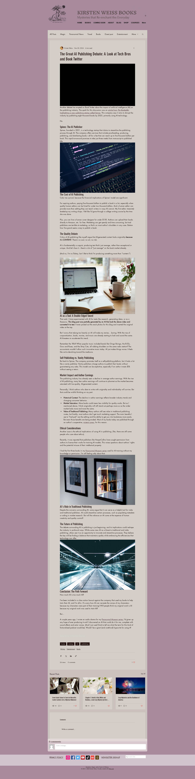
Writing (62, 649)
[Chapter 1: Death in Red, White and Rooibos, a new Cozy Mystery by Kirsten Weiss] (97, 686)
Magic (62, 34)
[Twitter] (78, 757)
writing (70, 644)
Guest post (109, 34)
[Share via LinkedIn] (71, 656)
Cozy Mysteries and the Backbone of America (128, 699)
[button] (87, 22)
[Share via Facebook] (61, 656)
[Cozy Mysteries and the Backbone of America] (130, 686)
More (134, 34)
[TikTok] (88, 757)
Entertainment (122, 34)
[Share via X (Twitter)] (66, 656)
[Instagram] (68, 757)
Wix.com (111, 769)
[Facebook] (73, 757)
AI (77, 644)
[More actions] (134, 48)
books (63, 644)
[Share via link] (76, 656)
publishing (85, 644)
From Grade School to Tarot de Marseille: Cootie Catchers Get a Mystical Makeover (64, 699)
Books (98, 34)
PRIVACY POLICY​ (56, 757)
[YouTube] (83, 757)
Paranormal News (76, 34)
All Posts (53, 34)
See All (143, 674)
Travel (90, 34)
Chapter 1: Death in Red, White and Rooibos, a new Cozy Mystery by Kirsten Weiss (97, 699)
